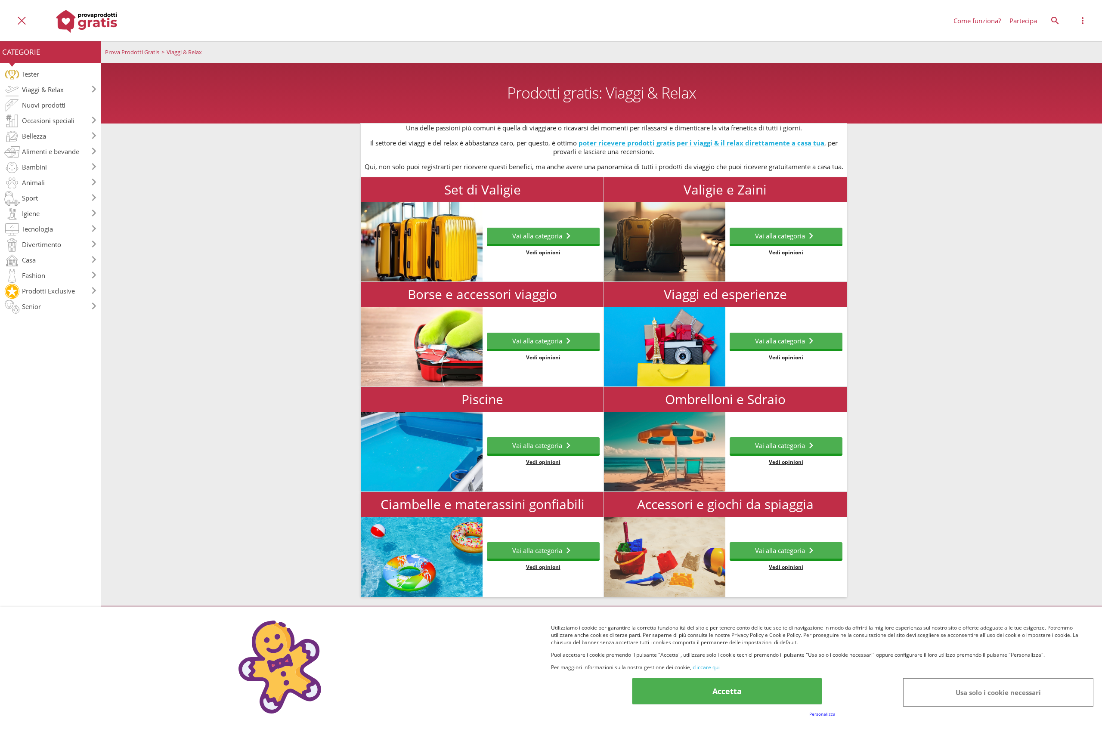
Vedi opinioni (543, 252)
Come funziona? (977, 20)
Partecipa (1023, 20)
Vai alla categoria (537, 236)
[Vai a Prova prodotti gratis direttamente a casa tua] (87, 21)
